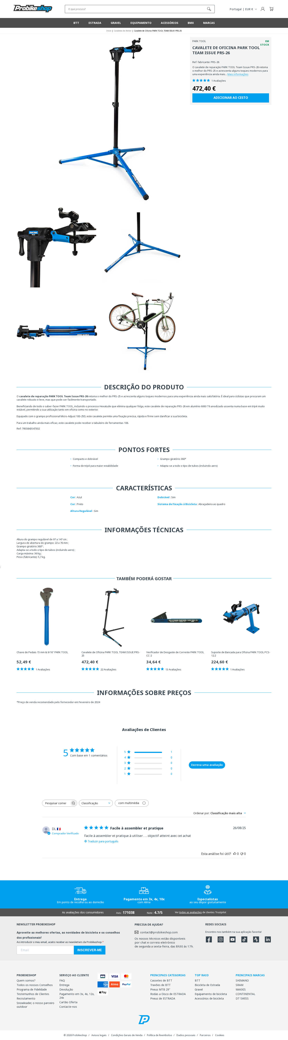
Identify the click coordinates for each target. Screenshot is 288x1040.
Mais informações (237, 74)
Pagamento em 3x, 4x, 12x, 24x (76, 995)
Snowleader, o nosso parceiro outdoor (35, 1004)
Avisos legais (99, 1035)
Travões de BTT (160, 985)
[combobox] (96, 803)
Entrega (64, 985)
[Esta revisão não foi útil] (241, 854)
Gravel (199, 989)
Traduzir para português (103, 841)
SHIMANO (242, 980)
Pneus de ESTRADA (162, 998)
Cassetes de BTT (161, 980)
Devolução (66, 989)
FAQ (62, 980)
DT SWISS (242, 998)
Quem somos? (26, 980)
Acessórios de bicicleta (209, 998)
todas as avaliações (190, 912)
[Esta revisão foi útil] (234, 854)
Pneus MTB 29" (160, 989)
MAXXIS (241, 989)
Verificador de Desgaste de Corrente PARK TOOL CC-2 (175, 654)
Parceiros (205, 1035)
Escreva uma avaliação (207, 765)
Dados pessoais (186, 1035)
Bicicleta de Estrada (207, 985)
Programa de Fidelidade (32, 989)
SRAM (239, 985)
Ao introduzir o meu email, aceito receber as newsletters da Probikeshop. (59, 942)
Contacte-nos (68, 1006)
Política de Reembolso (159, 1035)
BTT (197, 980)
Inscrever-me (89, 950)
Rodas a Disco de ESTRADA (168, 994)
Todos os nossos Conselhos (35, 985)
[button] (271, 9)
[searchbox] (56, 803)
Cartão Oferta (68, 1002)
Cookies (219, 1035)
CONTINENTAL (245, 994)
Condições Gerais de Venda (126, 1035)
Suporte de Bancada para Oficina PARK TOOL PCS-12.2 (240, 654)
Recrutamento (26, 998)
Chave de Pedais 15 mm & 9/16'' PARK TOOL (42, 652)
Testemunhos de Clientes (33, 994)
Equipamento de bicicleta (211, 994)
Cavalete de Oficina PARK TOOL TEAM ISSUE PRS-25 (111, 654)
